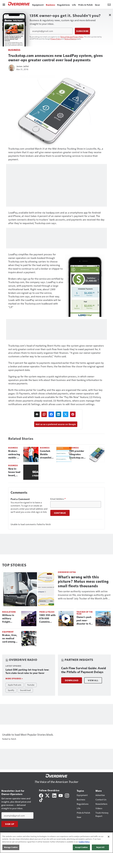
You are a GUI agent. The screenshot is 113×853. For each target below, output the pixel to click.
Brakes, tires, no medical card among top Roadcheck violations (10, 638)
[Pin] (73, 414)
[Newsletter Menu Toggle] (109, 4)
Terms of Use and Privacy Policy (71, 37)
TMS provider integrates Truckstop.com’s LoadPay (78, 454)
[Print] (37, 414)
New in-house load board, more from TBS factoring (14, 472)
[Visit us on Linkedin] (54, 795)
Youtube (30, 684)
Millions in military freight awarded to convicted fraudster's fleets (8, 619)
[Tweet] (65, 414)
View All (93, 680)
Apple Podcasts (14, 684)
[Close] (109, 837)
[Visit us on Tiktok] (41, 799)
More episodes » (14, 678)
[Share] (51, 414)
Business (14, 49)
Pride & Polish (46, 612)
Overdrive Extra (67, 572)
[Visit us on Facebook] (41, 795)
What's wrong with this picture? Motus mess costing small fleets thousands (83, 581)
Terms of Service (70, 39)
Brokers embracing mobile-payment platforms (14, 454)
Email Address (58, 499)
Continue (60, 513)
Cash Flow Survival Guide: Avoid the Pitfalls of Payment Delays (83, 670)
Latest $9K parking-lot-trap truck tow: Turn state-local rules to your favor (27, 671)
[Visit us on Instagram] (67, 795)
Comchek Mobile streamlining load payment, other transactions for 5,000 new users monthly (47, 454)
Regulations (9, 612)
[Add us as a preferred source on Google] (44, 414)
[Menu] (4, 4)
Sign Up (9, 824)
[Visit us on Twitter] (47, 795)
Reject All (100, 847)
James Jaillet (22, 66)
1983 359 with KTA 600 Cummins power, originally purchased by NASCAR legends (47, 619)
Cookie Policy (84, 842)
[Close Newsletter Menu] (110, 15)
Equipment (8, 632)
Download (71, 680)
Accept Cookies (81, 847)
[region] (56, 842)
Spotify (11, 690)
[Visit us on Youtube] (61, 795)
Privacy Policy (56, 39)
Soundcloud (25, 690)
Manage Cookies (11, 847)
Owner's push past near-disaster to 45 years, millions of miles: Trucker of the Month (84, 620)
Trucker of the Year (84, 613)
